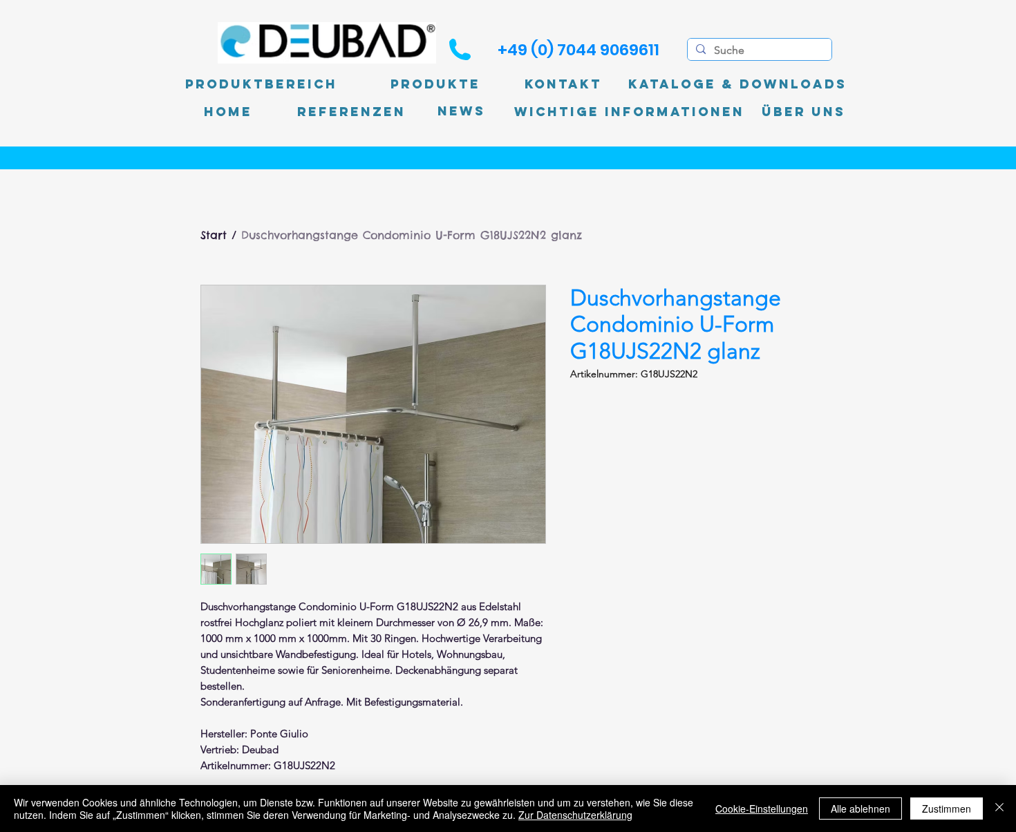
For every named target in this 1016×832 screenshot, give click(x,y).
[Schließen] (999, 808)
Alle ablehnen (860, 808)
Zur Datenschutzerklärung (575, 815)
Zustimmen (946, 808)
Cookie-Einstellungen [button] (761, 808)
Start (213, 235)
